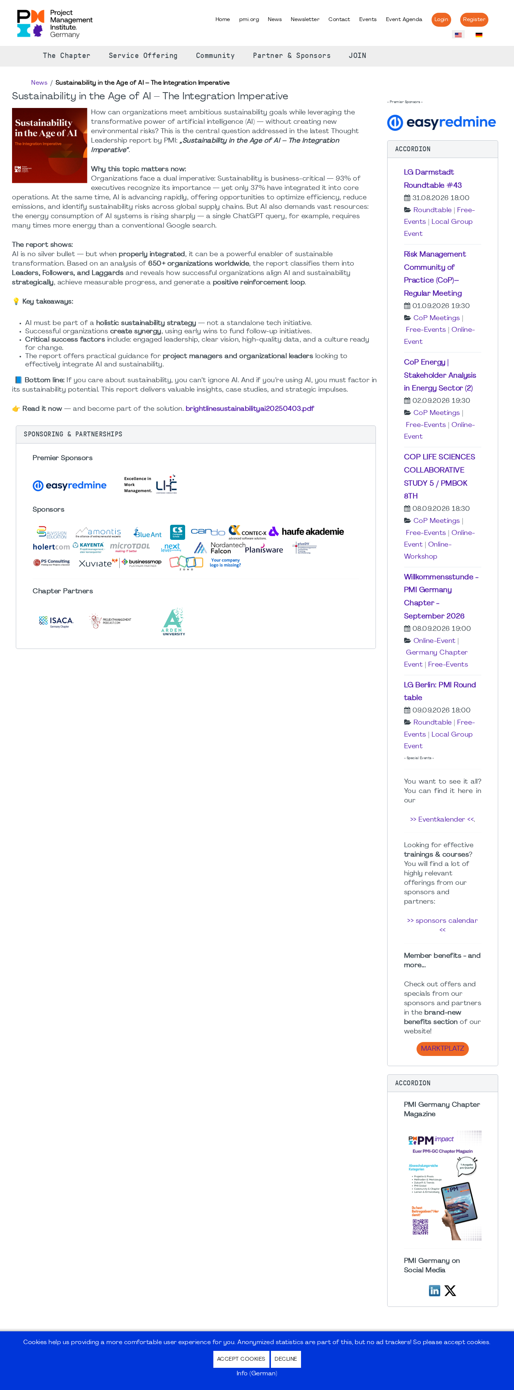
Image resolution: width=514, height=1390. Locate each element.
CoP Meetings (437, 318)
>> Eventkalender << (442, 820)
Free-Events (426, 330)
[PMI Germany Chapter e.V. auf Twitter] (450, 1290)
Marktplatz (442, 1049)
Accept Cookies (241, 1359)
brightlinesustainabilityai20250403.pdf (250, 409)
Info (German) (257, 1374)
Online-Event (435, 641)
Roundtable (433, 210)
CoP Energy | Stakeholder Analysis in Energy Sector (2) (440, 376)
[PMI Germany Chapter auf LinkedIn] (434, 1290)
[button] (196, 434)
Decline (286, 1359)
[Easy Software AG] (442, 122)
